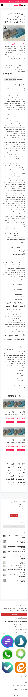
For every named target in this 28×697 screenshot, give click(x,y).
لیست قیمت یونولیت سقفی (21, 629)
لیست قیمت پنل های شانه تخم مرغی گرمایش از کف (16, 621)
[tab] (20, 79)
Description (20, 79)
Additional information (10, 79)
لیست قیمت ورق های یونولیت (20, 626)
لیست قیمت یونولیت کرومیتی (20, 624)
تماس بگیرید (21, 422)
